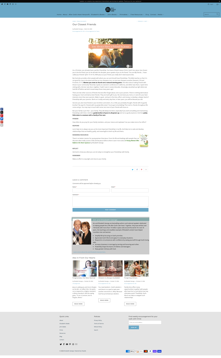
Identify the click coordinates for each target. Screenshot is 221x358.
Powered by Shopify (80, 351)
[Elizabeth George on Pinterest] (10, 4)
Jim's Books (112, 14)
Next (145, 21)
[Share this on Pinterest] (141, 170)
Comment (76, 194)
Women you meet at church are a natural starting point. (102, 82)
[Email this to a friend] (146, 170)
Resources (63, 333)
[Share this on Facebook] (137, 170)
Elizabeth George (69, 351)
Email (113, 187)
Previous (140, 21)
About (65, 14)
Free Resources (137, 14)
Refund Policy (98, 327)
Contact (153, 14)
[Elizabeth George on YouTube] (7, 4)
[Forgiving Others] (136, 268)
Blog (147, 14)
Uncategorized (76, 283)
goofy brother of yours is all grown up (106, 113)
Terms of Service (99, 323)
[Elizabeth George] (110, 9)
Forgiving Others (130, 278)
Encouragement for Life (79, 31)
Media (160, 14)
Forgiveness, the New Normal (84, 278)
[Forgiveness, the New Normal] (85, 268)
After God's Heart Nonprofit (79, 14)
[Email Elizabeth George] (15, 4)
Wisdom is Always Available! (109, 278)
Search (96, 330)
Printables (124, 14)
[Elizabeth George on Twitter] (2, 4)
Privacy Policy (98, 320)
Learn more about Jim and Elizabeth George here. (89, 252)
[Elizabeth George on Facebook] (4, 4)
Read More (78, 304)
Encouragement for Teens (92, 31)
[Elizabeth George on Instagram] (13, 4)
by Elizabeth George (78, 29)
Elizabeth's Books (98, 14)
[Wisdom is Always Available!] (110, 268)
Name (75, 187)
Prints (61, 330)
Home (59, 14)
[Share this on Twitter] (132, 170)
